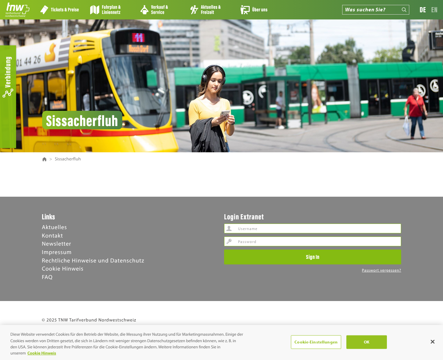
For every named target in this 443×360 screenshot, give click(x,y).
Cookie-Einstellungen (316, 341)
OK (366, 341)
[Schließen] (432, 341)
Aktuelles (54, 227)
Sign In (312, 257)
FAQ (47, 277)
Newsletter (56, 243)
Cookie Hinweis (63, 268)
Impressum (57, 252)
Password (228, 241)
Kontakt (52, 235)
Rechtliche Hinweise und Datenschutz (93, 260)
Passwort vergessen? (381, 270)
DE (423, 10)
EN (434, 10)
